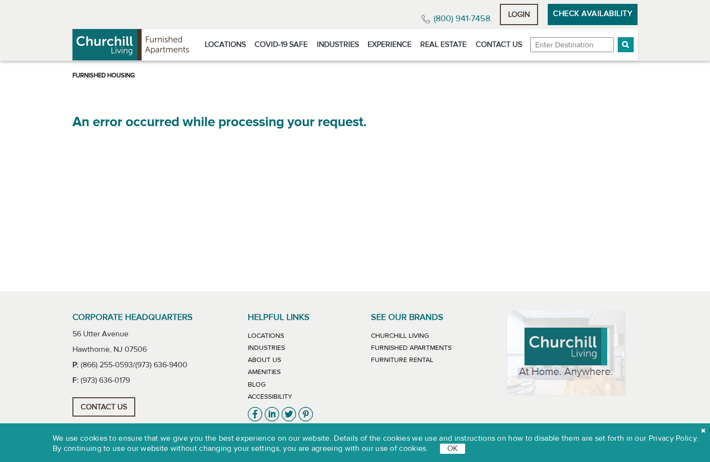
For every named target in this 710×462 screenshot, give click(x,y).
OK (452, 448)
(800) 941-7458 (462, 18)
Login (519, 14)
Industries (338, 44)
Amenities (264, 372)
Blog (257, 384)
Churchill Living (400, 336)
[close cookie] (703, 430)
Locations (225, 44)
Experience (390, 44)
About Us (264, 360)
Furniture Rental (402, 360)
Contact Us (499, 44)
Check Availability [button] (592, 13)
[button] (626, 44)
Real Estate (443, 44)
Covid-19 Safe (281, 44)
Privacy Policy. (674, 438)
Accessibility (270, 396)
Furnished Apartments (411, 348)
